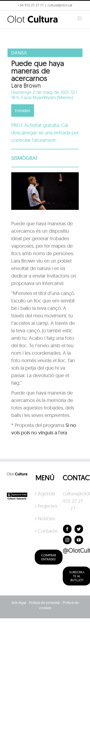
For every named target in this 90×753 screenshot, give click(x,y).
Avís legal (19, 602)
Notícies (45, 518)
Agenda (45, 493)
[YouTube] (78, 540)
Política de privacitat (44, 602)
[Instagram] (67, 540)
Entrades (22, 110)
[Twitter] (78, 529)
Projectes (45, 506)
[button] (10, 16)
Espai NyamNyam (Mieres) (47, 97)
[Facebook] (67, 529)
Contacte (45, 531)
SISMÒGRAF (24, 158)
